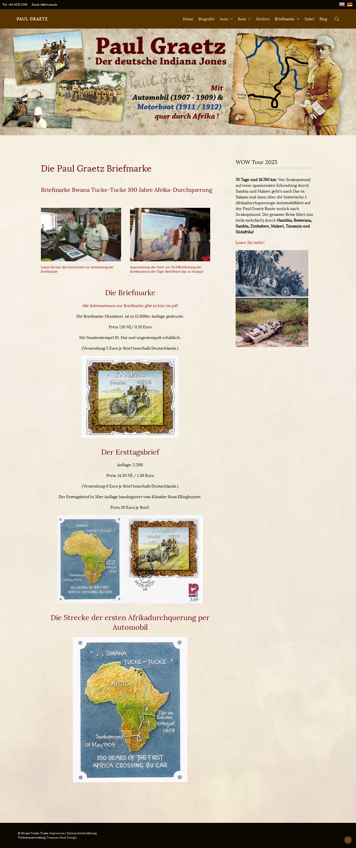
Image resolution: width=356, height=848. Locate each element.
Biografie (206, 18)
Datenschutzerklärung (82, 833)
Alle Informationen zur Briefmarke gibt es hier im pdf (130, 305)
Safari (309, 18)
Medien (263, 18)
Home (188, 18)
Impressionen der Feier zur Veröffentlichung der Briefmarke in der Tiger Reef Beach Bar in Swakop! (166, 269)
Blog (323, 18)
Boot (242, 18)
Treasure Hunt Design (61, 838)
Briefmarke (285, 18)
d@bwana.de (48, 5)
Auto (224, 18)
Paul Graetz (32, 18)
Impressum (57, 833)
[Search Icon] (336, 18)
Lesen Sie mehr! (250, 242)
